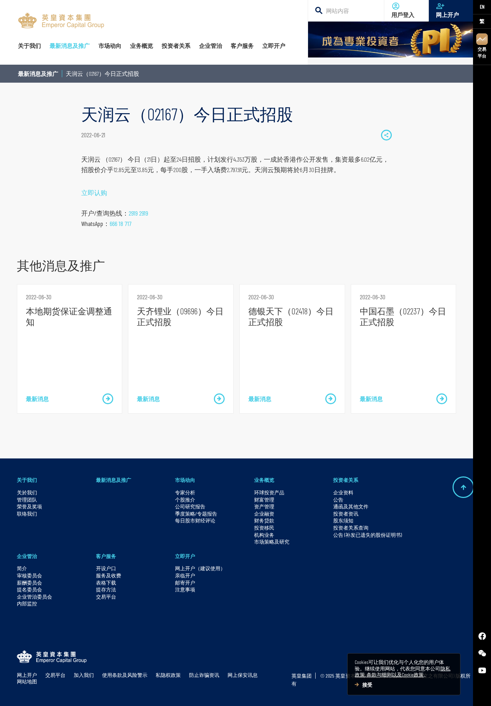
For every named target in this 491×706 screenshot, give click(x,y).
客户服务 (106, 556)
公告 (338, 500)
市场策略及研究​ (271, 542)
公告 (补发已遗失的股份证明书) (367, 535)
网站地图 (27, 681)
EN (482, 7)
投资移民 (264, 528)
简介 (22, 568)
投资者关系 (345, 480)
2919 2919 (138, 213)
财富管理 (264, 500)
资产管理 (264, 506)
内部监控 (27, 603)
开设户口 (106, 568)
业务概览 (264, 480)
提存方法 (106, 589)
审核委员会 (29, 575)
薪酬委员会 (29, 583)
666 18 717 (121, 223)
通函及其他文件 (350, 506)
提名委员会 (29, 589)
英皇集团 (302, 676)
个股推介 (185, 500)
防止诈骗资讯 (204, 675)
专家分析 (185, 492)
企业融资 (264, 514)
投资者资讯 (345, 514)
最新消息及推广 (38, 73)
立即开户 (185, 556)
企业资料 (343, 492)
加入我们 (84, 675)
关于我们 (27, 480)
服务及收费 (108, 575)
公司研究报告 (190, 506)
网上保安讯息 (243, 675)
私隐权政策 (168, 675)
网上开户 (447, 14)
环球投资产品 (269, 492)
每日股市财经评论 (195, 520)
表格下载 (106, 583)
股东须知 (343, 520)
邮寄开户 (185, 583)
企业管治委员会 (34, 597)
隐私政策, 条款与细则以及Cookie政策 (402, 671)
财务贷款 (264, 520)
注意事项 (185, 589)
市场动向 (185, 480)
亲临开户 (185, 575)
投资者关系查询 (350, 528)
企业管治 (27, 556)
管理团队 (27, 500)
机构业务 (264, 535)
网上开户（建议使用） (200, 568)
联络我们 (27, 514)
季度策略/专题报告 (196, 514)
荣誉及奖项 (29, 506)
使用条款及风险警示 (124, 675)
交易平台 (482, 52)
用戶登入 (402, 14)
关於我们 (27, 492)
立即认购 (94, 193)
